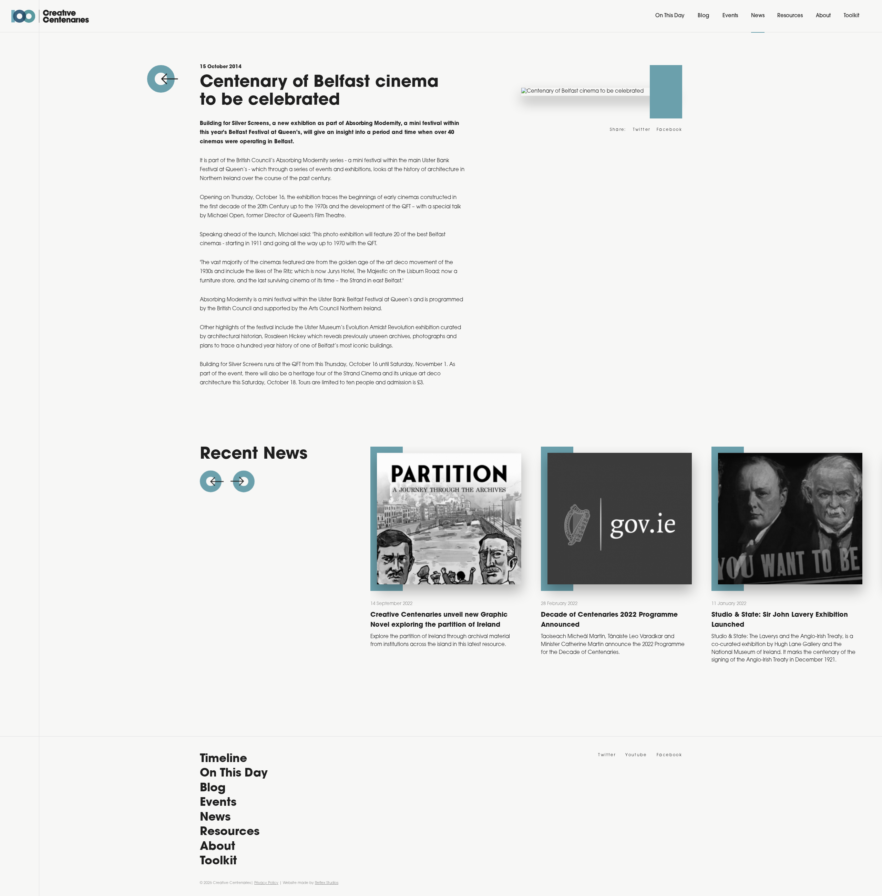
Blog (703, 16)
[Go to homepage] (50, 16)
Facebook (669, 130)
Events (730, 16)
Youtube (636, 755)
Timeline (223, 759)
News (758, 16)
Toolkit (851, 16)
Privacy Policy (266, 883)
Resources (790, 16)
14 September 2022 (391, 604)
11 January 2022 (728, 604)
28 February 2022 (559, 604)
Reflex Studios (326, 883)
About (823, 16)
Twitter (641, 130)
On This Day (670, 16)
